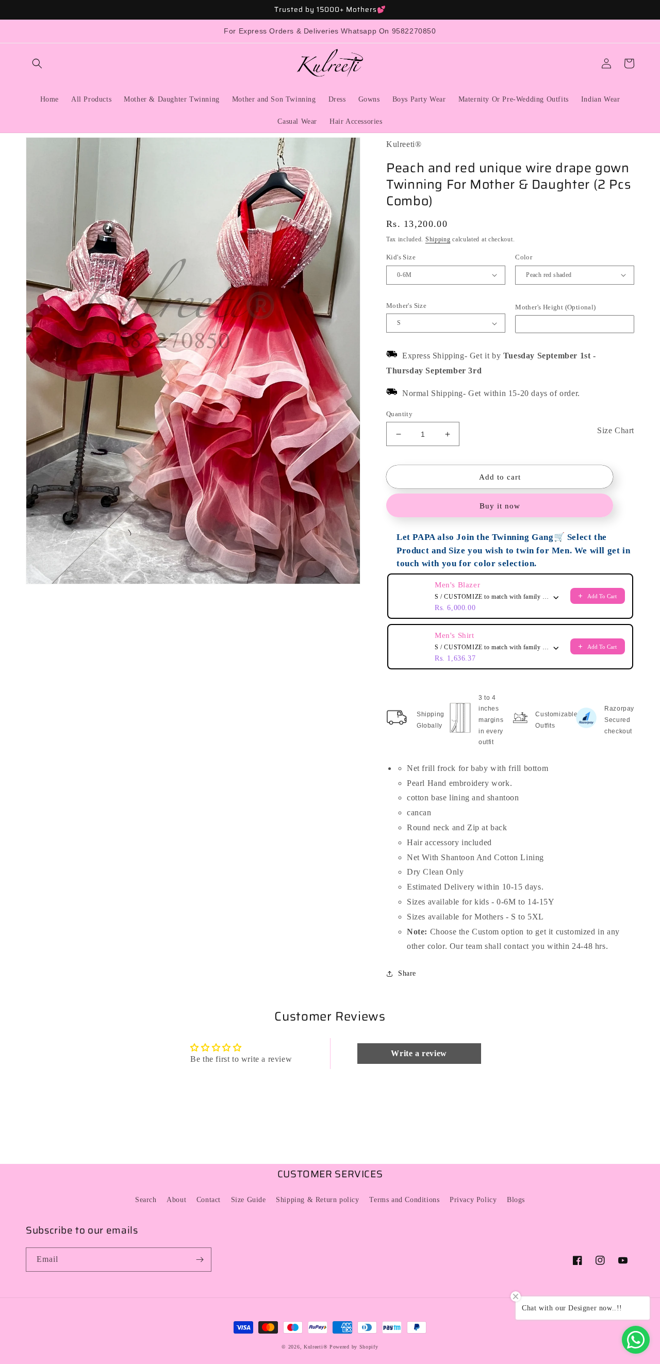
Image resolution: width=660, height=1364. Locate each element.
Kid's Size (401, 257)
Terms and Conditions (404, 1200)
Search (146, 1200)
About (176, 1200)
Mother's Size (406, 305)
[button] (37, 63)
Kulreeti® (315, 1347)
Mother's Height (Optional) (555, 307)
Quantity (399, 414)
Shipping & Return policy (317, 1200)
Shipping (438, 239)
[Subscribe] (199, 1259)
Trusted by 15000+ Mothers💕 (330, 9)
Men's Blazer (457, 585)
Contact (208, 1200)
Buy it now (500, 506)
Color (523, 257)
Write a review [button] (419, 1053)
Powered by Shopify (353, 1347)
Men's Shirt (454, 635)
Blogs (516, 1200)
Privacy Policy (473, 1200)
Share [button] (407, 973)
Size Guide (248, 1200)
